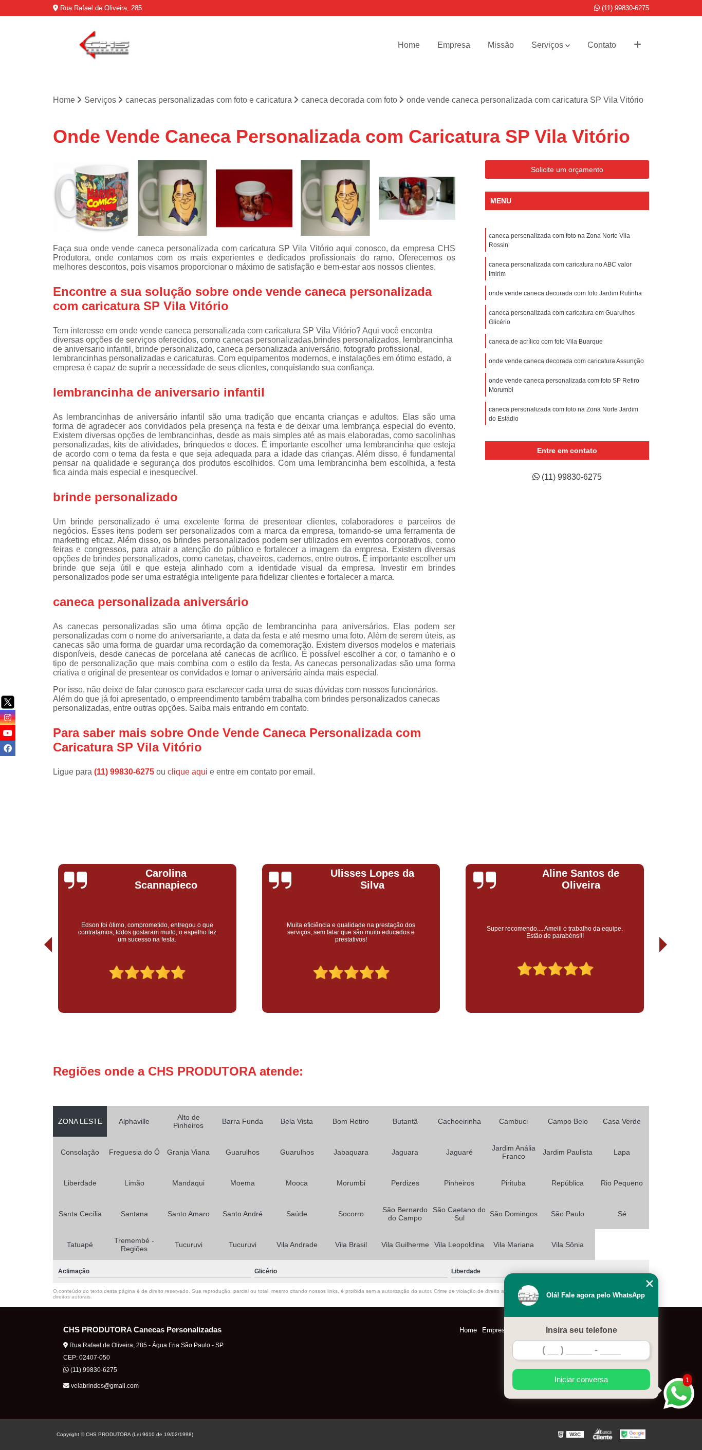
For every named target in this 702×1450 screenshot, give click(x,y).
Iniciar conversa (581, 1379)
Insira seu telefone (581, 1330)
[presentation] (34, 984)
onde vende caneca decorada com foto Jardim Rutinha (565, 293)
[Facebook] (7, 748)
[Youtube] (7, 733)
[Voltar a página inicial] (104, 45)
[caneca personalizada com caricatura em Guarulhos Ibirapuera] (336, 198)
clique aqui (188, 771)
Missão (501, 45)
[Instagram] (7, 717)
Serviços (547, 45)
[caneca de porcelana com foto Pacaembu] (417, 198)
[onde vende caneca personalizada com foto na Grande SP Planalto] (254, 198)
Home (409, 45)
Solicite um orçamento (567, 169)
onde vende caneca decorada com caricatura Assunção (566, 361)
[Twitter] (7, 702)
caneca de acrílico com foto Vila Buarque (546, 341)
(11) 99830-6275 (624, 8)
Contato (601, 45)
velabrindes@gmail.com (104, 1385)
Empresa (453, 45)
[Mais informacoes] (637, 45)
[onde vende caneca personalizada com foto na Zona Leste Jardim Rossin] (173, 198)
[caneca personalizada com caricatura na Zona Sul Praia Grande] (91, 198)
